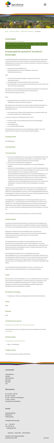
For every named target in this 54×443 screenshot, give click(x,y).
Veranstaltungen (9, 378)
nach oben (46, 438)
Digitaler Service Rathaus (27, 31)
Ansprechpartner (9, 374)
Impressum (11, 433)
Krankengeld (9, 331)
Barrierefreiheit (26, 433)
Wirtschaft (8, 380)
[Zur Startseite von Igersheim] (27, 4)
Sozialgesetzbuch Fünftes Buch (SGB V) (15, 341)
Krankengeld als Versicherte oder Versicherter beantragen (19, 325)
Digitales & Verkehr (14, 31)
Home (6, 31)
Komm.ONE (14, 438)
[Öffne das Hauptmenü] (45, 5)
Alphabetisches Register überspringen (14, 41)
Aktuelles (7, 376)
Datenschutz (18, 433)
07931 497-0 (12, 424)
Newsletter (8, 381)
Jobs (6, 383)
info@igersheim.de (11, 428)
